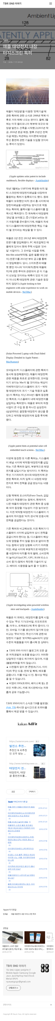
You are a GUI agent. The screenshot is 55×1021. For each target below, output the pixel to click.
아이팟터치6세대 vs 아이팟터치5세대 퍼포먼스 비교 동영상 (21, 814)
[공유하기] (18, 791)
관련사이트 (7, 1005)
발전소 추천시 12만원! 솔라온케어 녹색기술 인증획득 (18, 746)
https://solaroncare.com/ (21, 741)
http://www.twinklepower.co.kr (24, 763)
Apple (10, 801)
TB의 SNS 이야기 (12, 3)
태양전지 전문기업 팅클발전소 (18, 768)
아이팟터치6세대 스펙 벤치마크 (21, 848)
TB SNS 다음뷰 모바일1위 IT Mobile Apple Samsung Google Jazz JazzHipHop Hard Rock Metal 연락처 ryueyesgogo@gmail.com (21, 976)
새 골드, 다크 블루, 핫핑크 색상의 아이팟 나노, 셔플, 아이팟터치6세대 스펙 (21, 857)
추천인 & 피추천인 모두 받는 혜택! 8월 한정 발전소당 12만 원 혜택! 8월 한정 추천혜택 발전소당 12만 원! (18, 752)
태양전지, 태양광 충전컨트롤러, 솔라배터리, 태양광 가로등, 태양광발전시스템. (17, 774)
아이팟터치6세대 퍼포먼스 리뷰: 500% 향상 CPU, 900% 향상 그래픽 (21, 840)
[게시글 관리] (21, 791)
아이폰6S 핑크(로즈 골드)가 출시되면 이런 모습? (21, 867)
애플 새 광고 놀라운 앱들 (18, 822)
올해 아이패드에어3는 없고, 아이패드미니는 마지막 (21, 885)
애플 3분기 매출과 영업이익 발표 (21, 807)
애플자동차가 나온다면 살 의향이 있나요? (21, 876)
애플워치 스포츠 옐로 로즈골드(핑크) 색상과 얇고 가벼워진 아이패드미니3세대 (21, 828)
